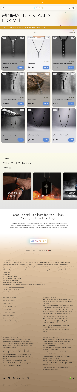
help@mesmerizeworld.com (16, 287)
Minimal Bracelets (13, 352)
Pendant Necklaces (68, 299)
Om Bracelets (67, 339)
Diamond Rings (24, 345)
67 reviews (21, 61)
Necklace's (17, 363)
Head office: (6, 272)
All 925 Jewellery (47, 329)
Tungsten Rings (47, 307)
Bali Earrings (63, 316)
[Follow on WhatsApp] (28, 378)
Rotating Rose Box (48, 369)
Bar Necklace (31, 63)
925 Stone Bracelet (64, 329)
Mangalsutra (28, 363)
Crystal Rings (15, 345)
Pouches (54, 367)
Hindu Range (46, 322)
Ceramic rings (54, 305)
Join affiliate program (9, 300)
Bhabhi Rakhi (69, 363)
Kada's (62, 318)
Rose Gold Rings (11, 347)
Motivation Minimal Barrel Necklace (62, 63)
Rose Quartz (57, 347)
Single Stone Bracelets (49, 345)
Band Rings (69, 305)
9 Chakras (56, 349)
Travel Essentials (47, 367)
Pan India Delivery (38, 2)
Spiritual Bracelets (54, 343)
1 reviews (22, 133)
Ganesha (51, 327)
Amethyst (45, 349)
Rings (66, 318)
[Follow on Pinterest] (14, 378)
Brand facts (6, 291)
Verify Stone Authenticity (10, 321)
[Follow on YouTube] (18, 378)
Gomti (51, 349)
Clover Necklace (19, 339)
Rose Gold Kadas (52, 311)
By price (72, 32)
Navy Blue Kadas (61, 311)
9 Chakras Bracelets (59, 341)
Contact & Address (8, 315)
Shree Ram (57, 327)
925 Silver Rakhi (47, 364)
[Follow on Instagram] (9, 378)
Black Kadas (59, 310)
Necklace (57, 318)
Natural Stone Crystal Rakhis (51, 363)
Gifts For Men (46, 332)
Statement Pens (64, 360)
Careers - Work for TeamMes (10, 318)
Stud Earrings (55, 316)
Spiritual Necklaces (59, 301)
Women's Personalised (9, 360)
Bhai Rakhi (62, 363)
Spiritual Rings (65, 307)
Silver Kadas (66, 310)
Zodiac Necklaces (8, 343)
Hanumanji (66, 325)
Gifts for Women (7, 365)
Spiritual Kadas (53, 313)
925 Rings (55, 329)
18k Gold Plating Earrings (20, 354)
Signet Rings (62, 305)
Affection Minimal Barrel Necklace (12, 100)
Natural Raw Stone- (48, 356)
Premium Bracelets (24, 352)
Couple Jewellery (17, 365)
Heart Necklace (29, 343)
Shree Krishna (65, 327)
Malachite (56, 358)
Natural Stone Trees (48, 347)
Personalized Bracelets (64, 313)
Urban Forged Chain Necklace (61, 135)
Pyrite (63, 347)
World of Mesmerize (22, 385)
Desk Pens (56, 360)
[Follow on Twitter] (4, 378)
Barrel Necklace (32, 100)
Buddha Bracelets (48, 339)
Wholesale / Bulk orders (9, 297)
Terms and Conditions (9, 312)
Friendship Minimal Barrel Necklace (62, 100)
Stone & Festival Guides (9, 306)
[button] (3, 8)
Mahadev (45, 327)
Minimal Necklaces (48, 301)
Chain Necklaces (57, 299)
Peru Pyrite (57, 356)
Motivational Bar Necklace (10, 63)
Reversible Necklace (19, 343)
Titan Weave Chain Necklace (10, 136)
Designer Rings (56, 307)
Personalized (54, 322)
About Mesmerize (8, 303)
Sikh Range (69, 321)
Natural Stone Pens (48, 360)
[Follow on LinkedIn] (23, 378)
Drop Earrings (20, 356)
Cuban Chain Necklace (34, 135)
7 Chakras (67, 347)
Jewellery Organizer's (63, 367)
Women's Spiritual (8, 363)
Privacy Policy (7, 309)
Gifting (56, 369)
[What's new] (69, 8)
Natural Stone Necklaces (50, 352)
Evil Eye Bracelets (19, 350)
